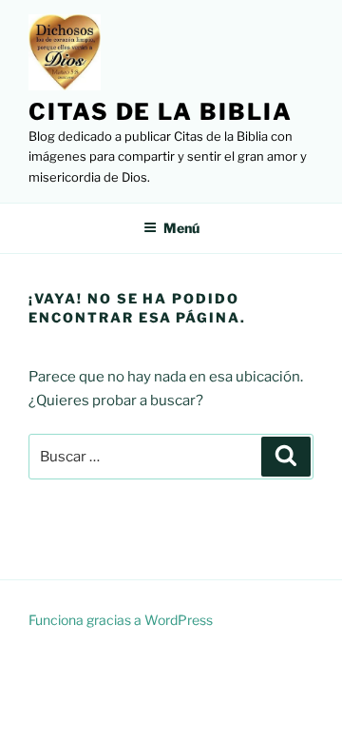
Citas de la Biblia (160, 112)
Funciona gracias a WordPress (120, 620)
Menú (181, 228)
